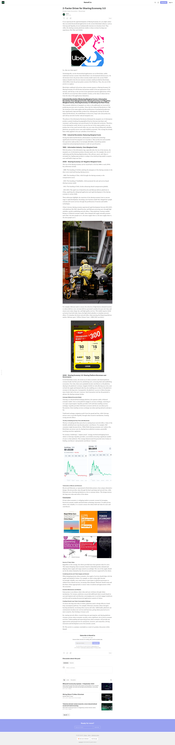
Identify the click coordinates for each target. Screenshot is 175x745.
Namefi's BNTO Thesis (68, 696)
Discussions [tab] (73, 680)
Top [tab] (64, 680)
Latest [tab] (67, 680)
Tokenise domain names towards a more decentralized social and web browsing (80, 705)
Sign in (171, 2)
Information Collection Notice (87, 647)
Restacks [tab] (72, 663)
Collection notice (95, 735)
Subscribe (163, 2)
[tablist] (68, 663)
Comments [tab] (65, 663)
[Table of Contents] (1, 372)
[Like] (64, 18)
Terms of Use (94, 646)
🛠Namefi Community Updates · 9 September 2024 (78, 684)
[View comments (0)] (67, 18)
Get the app (94, 738)
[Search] (155, 2)
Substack (81, 742)
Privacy (85, 735)
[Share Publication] (158, 2)
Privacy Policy (98, 647)
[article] (87, 687)
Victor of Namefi (77, 697)
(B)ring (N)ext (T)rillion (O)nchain (73, 694)
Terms (89, 735)
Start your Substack (84, 738)
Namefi (67, 13)
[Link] (61, 101)
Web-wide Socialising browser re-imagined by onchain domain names (79, 707)
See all (65, 715)
